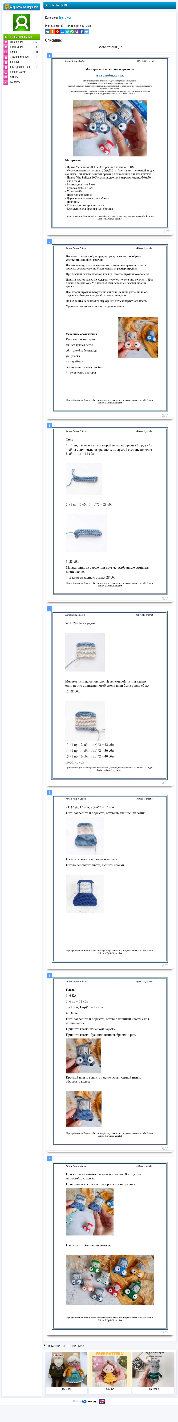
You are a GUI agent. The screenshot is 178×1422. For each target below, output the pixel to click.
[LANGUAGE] (102, 1401)
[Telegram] (67, 31)
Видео (24, 52)
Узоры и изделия (24, 57)
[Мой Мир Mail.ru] (62, 31)
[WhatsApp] (72, 31)
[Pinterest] (57, 31)
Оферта (14, 77)
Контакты (15, 82)
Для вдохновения (24, 67)
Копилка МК (24, 42)
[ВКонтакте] (47, 31)
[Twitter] (86, 31)
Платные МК (24, 47)
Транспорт (65, 17)
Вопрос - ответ (18, 72)
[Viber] (76, 31)
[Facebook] (81, 31)
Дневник (24, 62)
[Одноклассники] (52, 31)
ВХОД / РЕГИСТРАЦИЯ (21, 37)
